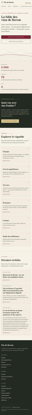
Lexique (3, 374)
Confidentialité (5, 395)
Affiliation (4, 400)
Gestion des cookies (6, 398)
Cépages (3, 6)
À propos (3, 386)
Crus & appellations (6, 360)
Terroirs (15, 6)
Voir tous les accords (10, 121)
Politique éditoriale (6, 388)
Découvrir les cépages (16, 41)
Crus (9, 6)
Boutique (28, 2)
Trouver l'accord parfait (16, 37)
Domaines (3, 367)
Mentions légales (5, 393)
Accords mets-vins (26, 6)
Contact (3, 391)
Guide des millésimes (6, 376)
